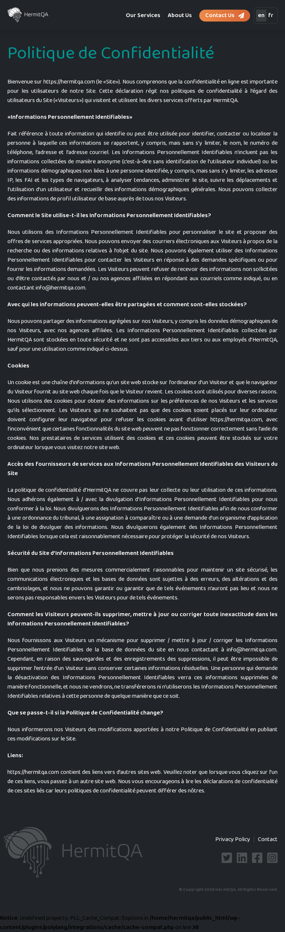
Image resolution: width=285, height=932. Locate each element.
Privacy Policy (232, 839)
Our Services (143, 15)
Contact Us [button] (220, 15)
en (261, 15)
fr (270, 15)
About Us (180, 15)
